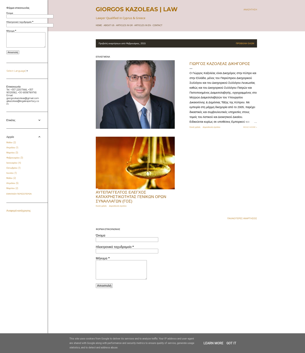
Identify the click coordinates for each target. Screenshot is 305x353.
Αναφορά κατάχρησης (18, 210)
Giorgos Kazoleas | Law (137, 9)
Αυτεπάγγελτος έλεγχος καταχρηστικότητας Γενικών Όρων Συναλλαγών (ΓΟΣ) (131, 196)
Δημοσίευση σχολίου (211, 127)
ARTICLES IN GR (124, 25)
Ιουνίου (11, 172)
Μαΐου (10, 142)
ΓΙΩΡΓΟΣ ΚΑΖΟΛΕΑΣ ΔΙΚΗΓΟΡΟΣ (220, 64)
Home (99, 25)
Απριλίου (12, 147)
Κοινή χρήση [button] (195, 127)
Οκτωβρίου (13, 167)
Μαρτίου (11, 152)
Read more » (250, 127)
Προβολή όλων (245, 43)
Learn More (213, 343)
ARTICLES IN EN (142, 25)
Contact (157, 25)
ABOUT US (109, 25)
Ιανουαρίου (13, 162)
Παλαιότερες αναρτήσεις (242, 218)
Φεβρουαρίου (14, 157)
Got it (231, 343)
